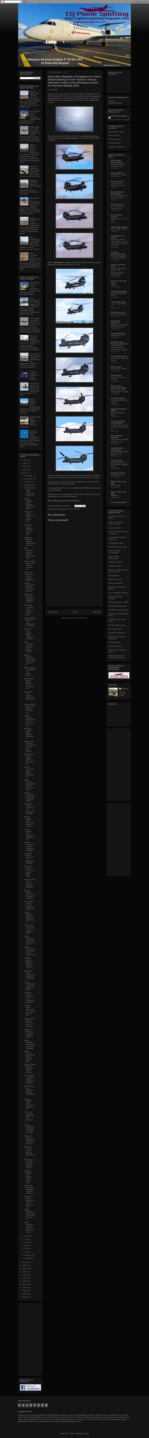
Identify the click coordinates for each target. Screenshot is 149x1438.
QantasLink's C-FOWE (118, 175)
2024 (25, 466)
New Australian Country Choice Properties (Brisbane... (29, 883)
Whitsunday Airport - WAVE (118, 602)
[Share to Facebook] (82, 506)
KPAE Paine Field (118, 312)
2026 (25, 460)
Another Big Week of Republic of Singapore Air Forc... (29, 598)
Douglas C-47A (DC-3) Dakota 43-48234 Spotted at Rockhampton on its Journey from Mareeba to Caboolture (30, 187)
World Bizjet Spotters (119, 356)
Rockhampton (63, 509)
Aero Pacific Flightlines (115, 322)
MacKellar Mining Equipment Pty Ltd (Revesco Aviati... (29, 1201)
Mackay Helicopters (115, 583)
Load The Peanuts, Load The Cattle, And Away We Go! (119, 427)
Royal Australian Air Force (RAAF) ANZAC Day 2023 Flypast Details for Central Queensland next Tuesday (30, 243)
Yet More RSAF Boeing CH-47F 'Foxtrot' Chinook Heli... (29, 1010)
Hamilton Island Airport (116, 147)
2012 (25, 1291)
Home (75, 612)
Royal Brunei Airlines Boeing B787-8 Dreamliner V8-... (29, 683)
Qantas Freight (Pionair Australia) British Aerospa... (29, 1068)
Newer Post (53, 612)
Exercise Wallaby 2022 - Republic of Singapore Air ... (29, 834)
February (28, 1255)
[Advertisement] (74, 590)
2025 (25, 463)
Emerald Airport (114, 143)
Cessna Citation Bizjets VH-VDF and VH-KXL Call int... (29, 917)
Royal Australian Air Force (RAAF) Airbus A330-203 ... (29, 553)
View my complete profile (122, 693)
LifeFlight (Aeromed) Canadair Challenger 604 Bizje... (29, 846)
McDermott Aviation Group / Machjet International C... (29, 1152)
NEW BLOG (115, 495)
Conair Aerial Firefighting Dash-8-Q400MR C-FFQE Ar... (29, 1079)
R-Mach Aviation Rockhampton (114, 552)
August (27, 1236)
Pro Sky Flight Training (116, 625)
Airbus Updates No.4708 (119, 229)
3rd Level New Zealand (116, 216)
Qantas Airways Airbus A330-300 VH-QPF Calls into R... (29, 1214)
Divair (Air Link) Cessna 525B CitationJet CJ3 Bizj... (29, 634)
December (29, 476)
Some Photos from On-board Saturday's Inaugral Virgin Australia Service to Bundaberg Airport (30, 117)
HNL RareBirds (117, 173)
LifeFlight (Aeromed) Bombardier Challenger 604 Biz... (29, 797)
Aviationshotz (116, 375)
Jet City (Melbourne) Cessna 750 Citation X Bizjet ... (29, 985)
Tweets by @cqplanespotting (115, 102)
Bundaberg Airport (115, 629)
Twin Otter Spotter (118, 398)
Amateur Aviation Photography (117, 449)
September (29, 485)
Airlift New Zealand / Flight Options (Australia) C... (28, 733)
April (26, 1249)
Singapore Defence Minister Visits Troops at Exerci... (29, 541)
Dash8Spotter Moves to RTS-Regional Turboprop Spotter (119, 464)
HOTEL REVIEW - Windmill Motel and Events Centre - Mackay (119, 348)
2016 (25, 1278)
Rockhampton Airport (116, 132)
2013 (25, 1287)
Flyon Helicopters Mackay (117, 593)
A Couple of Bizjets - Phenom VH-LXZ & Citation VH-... (29, 516)
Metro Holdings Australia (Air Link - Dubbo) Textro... (29, 671)
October (28, 482)
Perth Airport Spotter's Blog (116, 161)
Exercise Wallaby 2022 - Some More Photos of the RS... (29, 821)
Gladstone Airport (114, 139)
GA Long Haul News (119, 502)
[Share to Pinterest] (84, 506)
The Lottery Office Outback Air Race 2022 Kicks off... (29, 1140)
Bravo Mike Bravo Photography (118, 193)
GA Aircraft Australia (119, 291)
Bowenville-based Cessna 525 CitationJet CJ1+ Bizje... (29, 975)
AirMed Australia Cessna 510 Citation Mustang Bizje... (29, 1056)
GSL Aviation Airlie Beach (117, 606)
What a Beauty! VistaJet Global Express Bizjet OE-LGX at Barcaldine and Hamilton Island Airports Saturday (30, 406)
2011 (25, 1294)
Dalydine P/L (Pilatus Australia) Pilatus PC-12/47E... (29, 1033)
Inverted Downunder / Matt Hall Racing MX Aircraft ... (29, 587)
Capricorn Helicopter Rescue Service (116, 523)
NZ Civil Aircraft (117, 204)
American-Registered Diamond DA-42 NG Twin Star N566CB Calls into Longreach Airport (30, 171)
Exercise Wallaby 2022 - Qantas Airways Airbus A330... (28, 1176)
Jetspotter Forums (115, 646)
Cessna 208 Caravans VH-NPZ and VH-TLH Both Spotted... (29, 746)
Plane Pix (114, 285)
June (27, 1242)
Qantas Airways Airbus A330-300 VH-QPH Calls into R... (29, 785)
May (26, 1245)
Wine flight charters (117, 475)
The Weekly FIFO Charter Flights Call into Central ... (29, 696)
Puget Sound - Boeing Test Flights (119, 387)
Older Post (96, 612)
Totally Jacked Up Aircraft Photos (118, 422)
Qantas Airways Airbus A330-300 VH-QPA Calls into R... (29, 660)
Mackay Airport (113, 135)
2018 (25, 1272)
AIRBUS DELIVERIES (119, 227)
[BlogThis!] (78, 506)
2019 (25, 1268)
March (27, 1252)
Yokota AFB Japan (118, 302)
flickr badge (122, 115)
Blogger (86, 1433)
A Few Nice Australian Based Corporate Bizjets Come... (28, 610)
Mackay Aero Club (115, 579)
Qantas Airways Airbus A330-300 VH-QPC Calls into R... (29, 720)
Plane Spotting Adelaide (117, 436)
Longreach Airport (115, 528)
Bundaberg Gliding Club (117, 633)
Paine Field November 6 (119, 314)
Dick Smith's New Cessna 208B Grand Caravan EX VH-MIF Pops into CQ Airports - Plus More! (30, 389)
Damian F (125, 689)
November (29, 479)
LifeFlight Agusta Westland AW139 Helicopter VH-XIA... (28, 963)
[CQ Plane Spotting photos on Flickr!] (118, 119)
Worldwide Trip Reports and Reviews (119, 343)
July (26, 1239)
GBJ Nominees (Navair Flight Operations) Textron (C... (29, 491)
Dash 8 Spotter (117, 460)
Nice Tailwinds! (116, 485)
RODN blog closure (117, 335)
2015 (25, 1281)
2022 (25, 473)
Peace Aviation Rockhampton (113, 557)
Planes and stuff (117, 181)
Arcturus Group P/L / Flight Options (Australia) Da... (29, 772)
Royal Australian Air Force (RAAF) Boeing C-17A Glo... (28, 647)
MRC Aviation (116, 367)
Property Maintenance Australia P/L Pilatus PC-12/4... (29, 1129)
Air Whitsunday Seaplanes (118, 610)
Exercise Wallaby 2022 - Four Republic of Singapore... (29, 894)
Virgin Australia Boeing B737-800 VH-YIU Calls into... (29, 1022)
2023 (25, 470)
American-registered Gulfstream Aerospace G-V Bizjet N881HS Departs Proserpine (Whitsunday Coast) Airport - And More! (30, 343)
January (28, 1258)
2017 (25, 1275)
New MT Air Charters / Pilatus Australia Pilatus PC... (29, 576)
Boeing (55, 509)
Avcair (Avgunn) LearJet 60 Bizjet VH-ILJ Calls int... (29, 940)
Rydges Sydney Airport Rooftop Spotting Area (116, 657)
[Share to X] (80, 506)
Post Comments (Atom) (79, 618)
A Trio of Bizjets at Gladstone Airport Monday (33, 375)
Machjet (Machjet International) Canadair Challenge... (29, 1044)
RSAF (71, 509)
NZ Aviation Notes (118, 473)
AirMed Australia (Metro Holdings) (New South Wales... (29, 503)
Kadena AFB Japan (118, 333)
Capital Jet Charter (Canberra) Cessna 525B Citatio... (29, 871)
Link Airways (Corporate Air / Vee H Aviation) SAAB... (29, 929)
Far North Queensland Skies (118, 253)
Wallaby (76, 509)
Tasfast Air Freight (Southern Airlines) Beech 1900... (28, 529)
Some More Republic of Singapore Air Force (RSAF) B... (29, 1189)
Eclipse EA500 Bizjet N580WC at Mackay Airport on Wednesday (30, 422)
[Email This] (75, 506)
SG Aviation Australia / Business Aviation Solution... (28, 1163)
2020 (25, 1265)
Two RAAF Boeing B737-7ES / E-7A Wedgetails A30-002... (29, 809)
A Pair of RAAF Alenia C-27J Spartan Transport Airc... (29, 565)
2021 (25, 1262)
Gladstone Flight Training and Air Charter (117, 571)
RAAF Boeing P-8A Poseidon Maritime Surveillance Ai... (29, 1091)
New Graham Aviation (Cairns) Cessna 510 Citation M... (29, 905)
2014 (25, 1284)
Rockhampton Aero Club (117, 547)
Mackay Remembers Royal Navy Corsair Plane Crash (29, 951)
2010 (25, 1297)
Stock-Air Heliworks (115, 562)
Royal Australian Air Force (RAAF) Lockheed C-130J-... (29, 1227)
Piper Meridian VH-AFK (119, 369)
